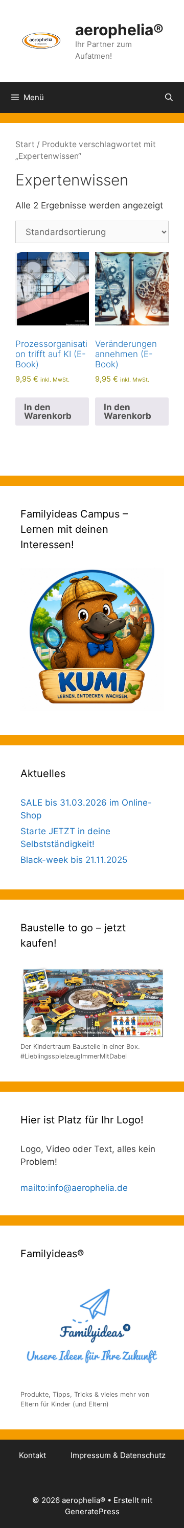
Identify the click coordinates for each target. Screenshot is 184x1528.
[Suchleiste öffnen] (169, 97)
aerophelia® (119, 29)
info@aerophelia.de (88, 1188)
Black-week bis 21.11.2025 (73, 860)
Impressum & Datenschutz (118, 1455)
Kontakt (32, 1455)
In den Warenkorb (48, 411)
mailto (32, 1188)
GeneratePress (92, 1511)
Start (25, 144)
